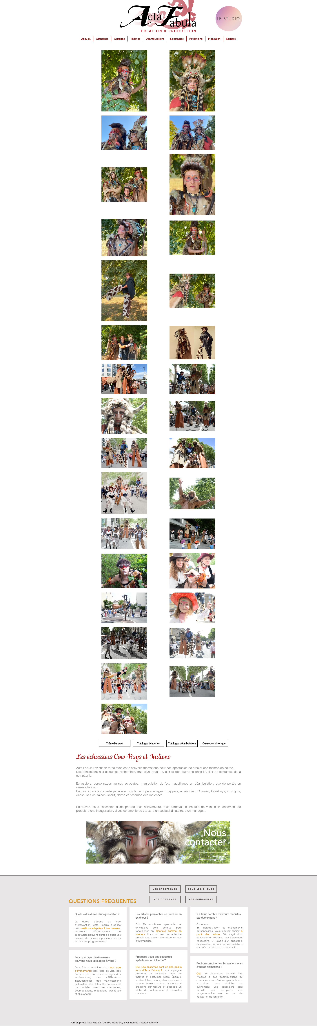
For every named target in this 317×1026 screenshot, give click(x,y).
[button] (119, 38)
